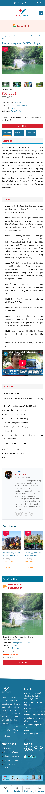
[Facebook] (17, 514)
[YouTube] (26, 514)
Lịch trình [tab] (19, 132)
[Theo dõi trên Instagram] (31, 748)
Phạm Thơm (21, 474)
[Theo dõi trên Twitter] (36, 748)
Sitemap (7, 748)
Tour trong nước (16, 36)
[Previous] (5, 64)
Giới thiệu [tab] (7, 132)
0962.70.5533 (30, 711)
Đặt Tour (22, 126)
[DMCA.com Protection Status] (30, 756)
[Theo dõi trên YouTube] (41, 748)
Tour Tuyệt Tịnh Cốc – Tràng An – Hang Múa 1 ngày (33, 553)
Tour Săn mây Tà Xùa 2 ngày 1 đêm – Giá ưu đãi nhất (11, 553)
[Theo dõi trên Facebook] (26, 748)
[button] (41, 13)
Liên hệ (41, 3)
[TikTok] (21, 514)
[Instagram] (31, 514)
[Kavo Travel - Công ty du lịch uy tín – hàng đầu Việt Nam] (22, 13)
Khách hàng (20, 3)
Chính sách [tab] (31, 132)
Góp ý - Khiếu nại (11, 760)
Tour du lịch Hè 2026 (25, 26)
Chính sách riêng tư (12, 756)
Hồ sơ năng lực (31, 3)
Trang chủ (5, 36)
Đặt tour (8, 567)
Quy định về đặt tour (12, 752)
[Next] (40, 64)
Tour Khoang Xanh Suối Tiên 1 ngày (18, 637)
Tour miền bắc (29, 36)
